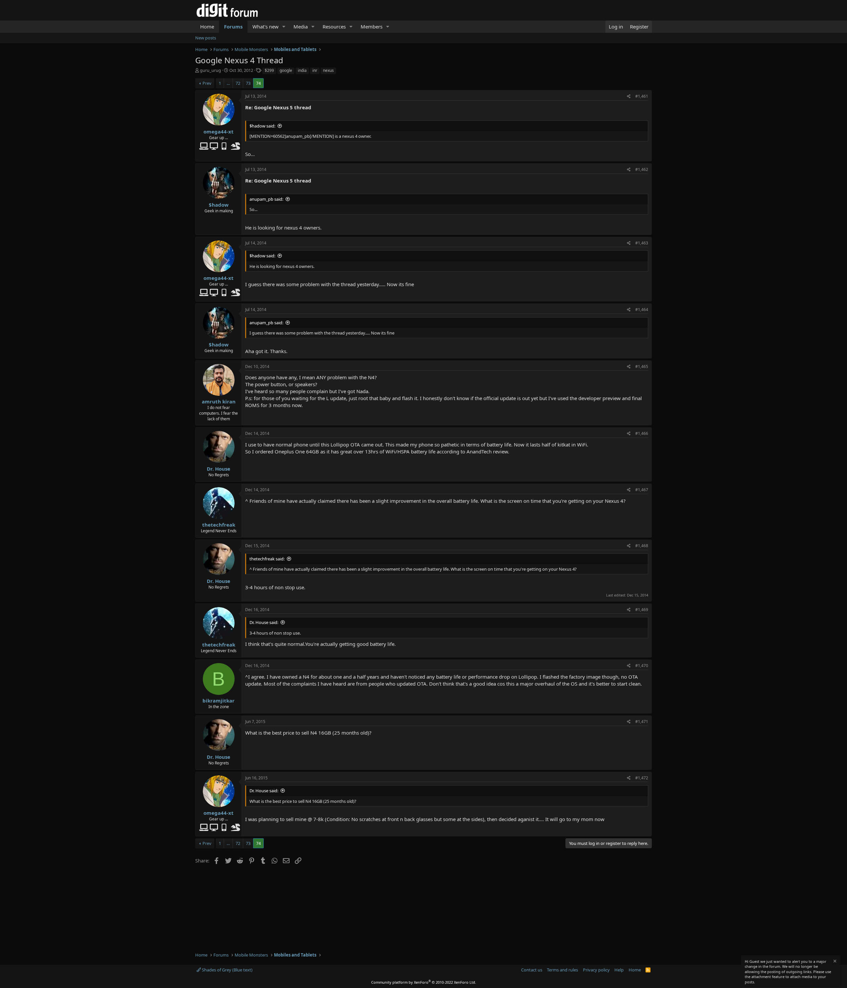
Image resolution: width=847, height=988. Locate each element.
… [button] (228, 83)
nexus (328, 70)
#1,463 (641, 243)
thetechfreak (218, 524)
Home (207, 26)
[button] (284, 27)
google (286, 70)
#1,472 (641, 778)
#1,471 (641, 721)
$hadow (219, 204)
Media (300, 26)
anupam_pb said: (266, 199)
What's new (265, 26)
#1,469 (641, 609)
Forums (233, 26)
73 (248, 83)
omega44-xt (218, 131)
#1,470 (641, 665)
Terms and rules (562, 970)
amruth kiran (219, 401)
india (302, 70)
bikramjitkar (218, 700)
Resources (334, 26)
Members (371, 26)
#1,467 (641, 490)
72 (238, 83)
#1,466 (641, 433)
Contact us (531, 970)
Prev (206, 83)
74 (258, 83)
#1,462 (641, 169)
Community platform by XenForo (423, 982)
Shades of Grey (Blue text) (226, 970)
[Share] (629, 96)
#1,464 (641, 309)
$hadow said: (262, 126)
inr (314, 70)
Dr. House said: (263, 622)
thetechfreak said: (267, 559)
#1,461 (641, 96)
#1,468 (641, 545)
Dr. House (218, 468)
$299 (269, 70)
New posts (205, 38)
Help (619, 970)
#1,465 (641, 366)
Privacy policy (596, 970)
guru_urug (210, 70)
